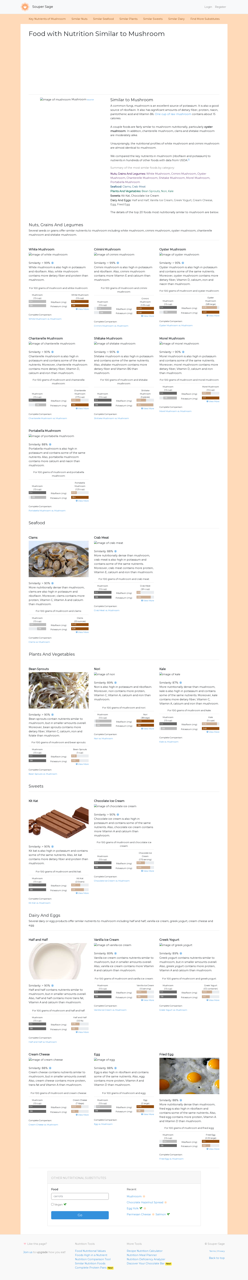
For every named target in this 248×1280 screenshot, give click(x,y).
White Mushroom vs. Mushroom (45, 319)
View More (83, 309)
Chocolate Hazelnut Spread (145, 1202)
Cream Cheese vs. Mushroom (43, 1124)
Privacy (221, 1251)
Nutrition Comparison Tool (93, 1259)
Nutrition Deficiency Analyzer (146, 1259)
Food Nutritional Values (90, 1251)
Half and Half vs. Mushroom (43, 1042)
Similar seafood (103, 19)
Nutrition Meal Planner (142, 1255)
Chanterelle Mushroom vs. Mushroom (48, 418)
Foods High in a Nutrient (91, 1255)
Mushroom (83, 99)
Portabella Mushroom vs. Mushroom (47, 510)
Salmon (161, 1214)
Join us (27, 1252)
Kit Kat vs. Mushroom (39, 903)
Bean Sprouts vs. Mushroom (43, 774)
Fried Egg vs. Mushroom (171, 1159)
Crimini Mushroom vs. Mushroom (111, 326)
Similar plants (128, 19)
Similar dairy (176, 19)
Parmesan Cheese (139, 1214)
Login (208, 7)
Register (220, 7)
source (90, 99)
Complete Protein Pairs (94, 1267)
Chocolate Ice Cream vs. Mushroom (112, 881)
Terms (212, 1251)
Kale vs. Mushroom (168, 741)
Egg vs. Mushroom (103, 1124)
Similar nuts (79, 19)
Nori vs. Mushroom (103, 738)
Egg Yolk (133, 1208)
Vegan (58, 1204)
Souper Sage (42, 7)
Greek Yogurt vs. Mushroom (173, 1010)
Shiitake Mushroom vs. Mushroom (111, 418)
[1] (189, 159)
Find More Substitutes (204, 19)
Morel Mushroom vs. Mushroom (175, 411)
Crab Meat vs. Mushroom (106, 610)
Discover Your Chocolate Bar (149, 1263)
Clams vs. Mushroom (39, 642)
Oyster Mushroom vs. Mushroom (176, 325)
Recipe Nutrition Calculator (144, 1251)
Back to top (217, 1258)
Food (54, 1189)
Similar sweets (152, 19)
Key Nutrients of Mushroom (47, 19)
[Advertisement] (124, 66)
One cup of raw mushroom (173, 114)
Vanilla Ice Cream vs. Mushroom (110, 1010)
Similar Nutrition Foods (90, 1263)
